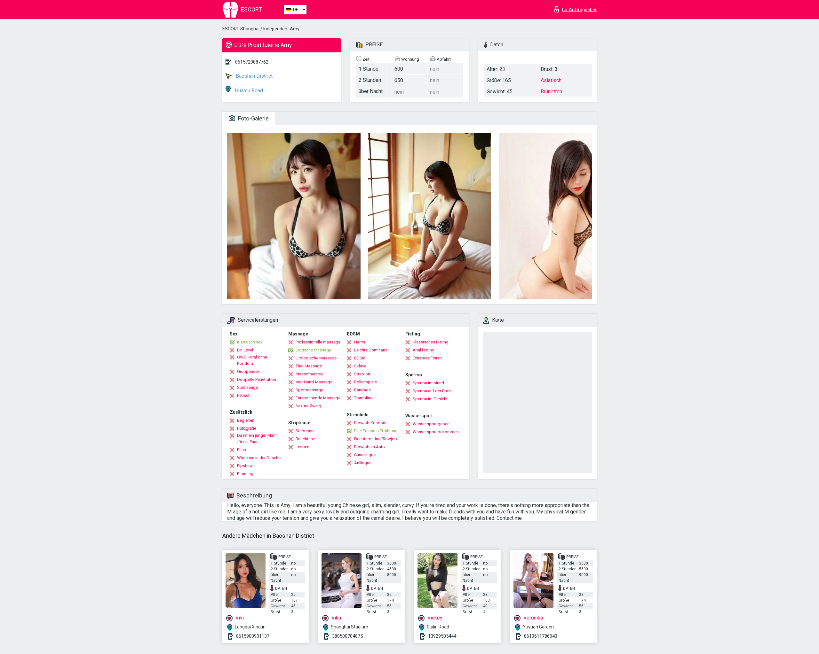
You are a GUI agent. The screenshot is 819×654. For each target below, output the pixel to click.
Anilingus (362, 462)
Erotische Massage (313, 350)
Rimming (245, 473)
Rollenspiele (365, 382)
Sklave (360, 366)
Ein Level (245, 350)
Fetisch (243, 395)
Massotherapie (309, 374)
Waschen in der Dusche (259, 457)
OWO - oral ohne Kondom (252, 360)
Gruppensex (248, 371)
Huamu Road (248, 91)
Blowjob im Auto (369, 446)
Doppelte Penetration (256, 379)
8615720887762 (251, 62)
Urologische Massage (316, 358)
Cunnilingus (365, 454)
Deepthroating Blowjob (375, 438)
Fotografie (246, 428)
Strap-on (362, 374)
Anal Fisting (423, 350)
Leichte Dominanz (370, 350)
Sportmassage (309, 390)
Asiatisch (551, 80)
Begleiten (245, 420)
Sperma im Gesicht (430, 398)
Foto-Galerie (253, 118)
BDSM (360, 358)
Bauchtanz (305, 438)
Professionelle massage (318, 342)
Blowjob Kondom (370, 422)
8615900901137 (252, 636)
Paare (242, 449)
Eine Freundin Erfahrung (376, 430)
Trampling (363, 398)
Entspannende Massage (318, 398)
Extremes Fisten (427, 358)
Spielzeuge (247, 387)
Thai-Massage (309, 366)
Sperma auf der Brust (432, 391)
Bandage (362, 390)
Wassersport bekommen (436, 431)
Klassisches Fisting (431, 342)
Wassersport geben (431, 423)
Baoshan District (254, 76)
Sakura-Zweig (308, 406)
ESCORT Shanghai (240, 28)
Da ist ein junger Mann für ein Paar (257, 438)
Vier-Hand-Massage (314, 382)
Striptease (305, 430)
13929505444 (442, 636)
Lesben (302, 446)
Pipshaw (245, 465)
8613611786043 (540, 636)
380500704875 (347, 636)
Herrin (359, 342)
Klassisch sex (249, 342)
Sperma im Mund (428, 383)
